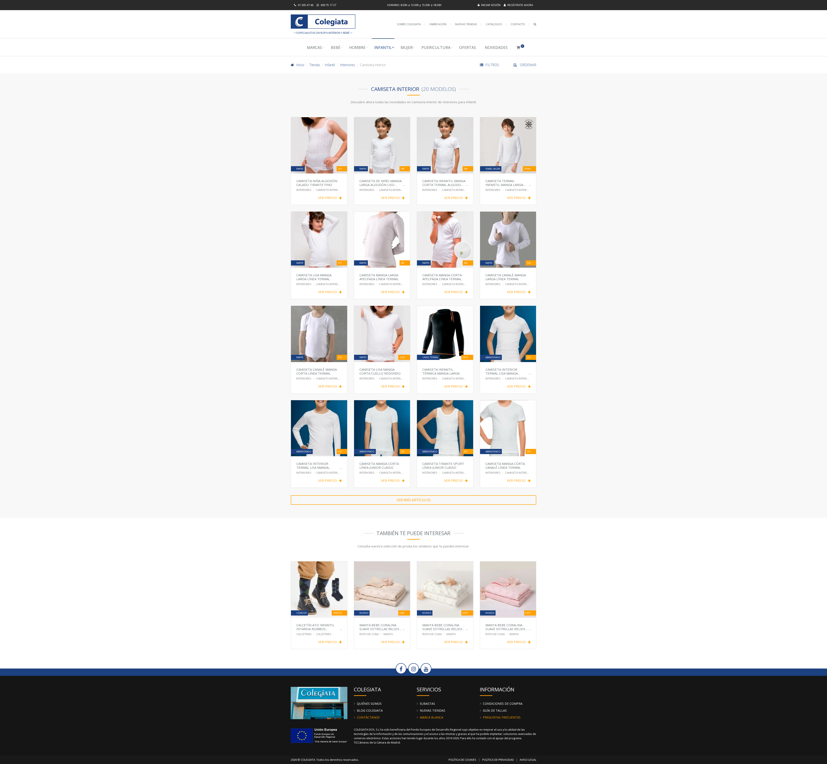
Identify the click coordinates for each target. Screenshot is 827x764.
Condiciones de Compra (502, 704)
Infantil (383, 47)
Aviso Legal (528, 760)
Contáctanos (368, 717)
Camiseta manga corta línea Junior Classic (379, 465)
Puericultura (435, 47)
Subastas (427, 704)
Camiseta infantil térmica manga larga (441, 371)
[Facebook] (401, 668)
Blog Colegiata (370, 710)
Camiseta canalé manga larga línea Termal (505, 277)
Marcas (314, 47)
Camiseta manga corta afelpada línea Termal (442, 277)
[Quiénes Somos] (319, 702)
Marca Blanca (431, 717)
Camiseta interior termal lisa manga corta (501, 371)
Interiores (347, 64)
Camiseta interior (328, 190)
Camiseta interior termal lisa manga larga (312, 465)
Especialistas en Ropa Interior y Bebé (323, 22)
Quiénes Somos (369, 704)
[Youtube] (426, 668)
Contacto (518, 24)
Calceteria (303, 634)
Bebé (335, 47)
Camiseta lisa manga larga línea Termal (313, 277)
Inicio (300, 64)
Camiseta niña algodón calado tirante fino (316, 182)
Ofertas (467, 47)
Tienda (314, 64)
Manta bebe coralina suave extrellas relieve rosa (506, 627)
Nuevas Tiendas (466, 24)
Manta (388, 634)
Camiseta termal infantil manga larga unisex (504, 182)
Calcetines (323, 634)
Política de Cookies (462, 760)
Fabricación (437, 24)
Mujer (407, 47)
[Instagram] (413, 668)
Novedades (496, 47)
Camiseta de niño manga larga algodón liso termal (380, 182)
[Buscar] (535, 24)
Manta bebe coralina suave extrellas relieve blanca (443, 627)
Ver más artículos (413, 500)
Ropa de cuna (369, 634)
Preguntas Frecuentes (502, 717)
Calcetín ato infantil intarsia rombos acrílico (315, 627)
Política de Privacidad (498, 760)
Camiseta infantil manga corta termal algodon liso (443, 182)
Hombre (357, 47)
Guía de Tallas (495, 710)
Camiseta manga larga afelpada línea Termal (379, 277)
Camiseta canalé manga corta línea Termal (316, 371)
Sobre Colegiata (409, 24)
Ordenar (528, 64)
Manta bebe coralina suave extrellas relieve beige (380, 627)
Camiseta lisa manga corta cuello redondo (380, 371)
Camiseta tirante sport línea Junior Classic (443, 465)
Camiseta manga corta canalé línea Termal (505, 465)
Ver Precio (327, 197)
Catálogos (494, 24)
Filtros (492, 64)
